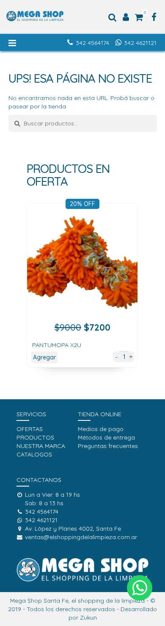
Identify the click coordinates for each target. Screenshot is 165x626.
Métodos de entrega (106, 437)
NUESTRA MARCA (40, 446)
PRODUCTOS (35, 437)
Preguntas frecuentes (108, 446)
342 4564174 (92, 43)
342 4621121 (140, 43)
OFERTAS (29, 429)
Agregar (44, 357)
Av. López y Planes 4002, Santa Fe (73, 528)
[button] (139, 588)
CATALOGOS (34, 454)
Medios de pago (101, 429)
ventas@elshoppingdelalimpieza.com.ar (81, 537)
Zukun (88, 617)
